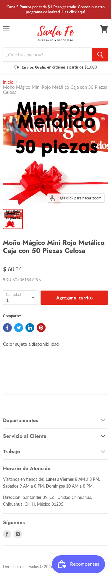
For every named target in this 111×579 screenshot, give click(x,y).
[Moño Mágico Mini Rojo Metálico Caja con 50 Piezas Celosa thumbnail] (12, 219)
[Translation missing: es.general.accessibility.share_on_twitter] (18, 327)
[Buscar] (100, 54)
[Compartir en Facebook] (7, 327)
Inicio (8, 82)
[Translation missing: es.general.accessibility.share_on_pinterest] (41, 327)
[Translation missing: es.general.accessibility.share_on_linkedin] (29, 327)
